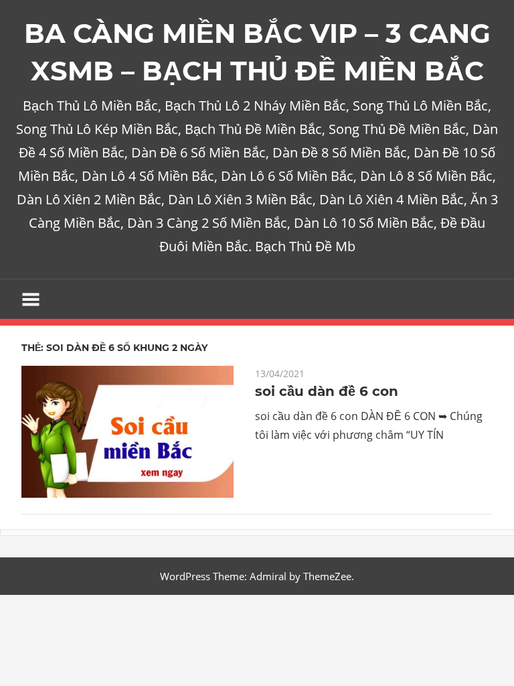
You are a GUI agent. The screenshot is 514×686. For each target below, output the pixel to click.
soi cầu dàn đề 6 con (326, 391)
